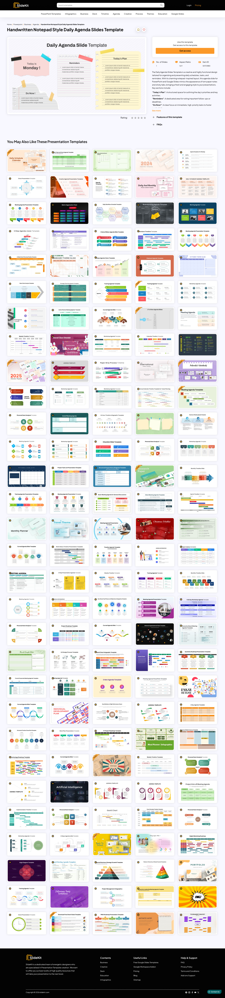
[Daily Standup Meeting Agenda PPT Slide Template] (198, 187)
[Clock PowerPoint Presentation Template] (27, 187)
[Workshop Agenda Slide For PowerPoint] (27, 844)
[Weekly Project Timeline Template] (27, 344)
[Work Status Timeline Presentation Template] (69, 555)
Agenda (116, 14)
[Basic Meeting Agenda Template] (112, 502)
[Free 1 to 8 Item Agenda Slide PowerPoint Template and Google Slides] (155, 318)
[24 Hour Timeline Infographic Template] (112, 423)
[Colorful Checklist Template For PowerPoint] (112, 450)
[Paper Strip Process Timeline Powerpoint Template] (112, 371)
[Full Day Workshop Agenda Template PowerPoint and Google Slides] (198, 607)
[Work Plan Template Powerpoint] (69, 739)
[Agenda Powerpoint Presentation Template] (69, 371)
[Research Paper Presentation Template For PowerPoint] (155, 476)
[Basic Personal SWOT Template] (27, 423)
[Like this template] (144, 29)
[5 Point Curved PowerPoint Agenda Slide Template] (27, 555)
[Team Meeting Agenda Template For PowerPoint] (27, 213)
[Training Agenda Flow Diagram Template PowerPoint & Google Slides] (27, 897)
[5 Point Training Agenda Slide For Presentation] (112, 292)
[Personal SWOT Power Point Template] (27, 634)
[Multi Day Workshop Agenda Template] (69, 397)
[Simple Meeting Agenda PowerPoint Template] (27, 450)
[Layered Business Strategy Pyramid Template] (112, 870)
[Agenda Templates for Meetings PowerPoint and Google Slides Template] (198, 160)
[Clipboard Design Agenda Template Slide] (155, 266)
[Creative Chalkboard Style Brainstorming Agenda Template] (155, 213)
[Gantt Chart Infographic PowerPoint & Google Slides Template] (112, 660)
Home (9, 24)
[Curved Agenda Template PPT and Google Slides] (27, 713)
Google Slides (177, 14)
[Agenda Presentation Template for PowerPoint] (112, 792)
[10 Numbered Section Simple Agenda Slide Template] (112, 187)
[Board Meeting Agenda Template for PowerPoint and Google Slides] (69, 870)
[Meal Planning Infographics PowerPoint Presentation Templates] (155, 739)
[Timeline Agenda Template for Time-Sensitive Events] (112, 555)
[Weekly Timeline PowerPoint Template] (112, 581)
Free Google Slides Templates (145, 962)
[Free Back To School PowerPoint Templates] (112, 844)
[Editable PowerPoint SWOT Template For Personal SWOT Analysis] (198, 765)
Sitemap (137, 980)
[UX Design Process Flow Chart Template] (69, 660)
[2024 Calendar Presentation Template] (155, 160)
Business (84, 14)
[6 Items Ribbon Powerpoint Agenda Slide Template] (112, 239)
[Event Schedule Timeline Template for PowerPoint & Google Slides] (155, 818)
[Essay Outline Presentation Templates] (198, 686)
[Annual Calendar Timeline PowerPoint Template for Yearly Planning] (155, 397)
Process (139, 14)
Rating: (124, 117)
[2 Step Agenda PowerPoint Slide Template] (69, 581)
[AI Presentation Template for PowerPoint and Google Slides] (69, 792)
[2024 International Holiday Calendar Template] (155, 371)
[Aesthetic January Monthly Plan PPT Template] (69, 266)
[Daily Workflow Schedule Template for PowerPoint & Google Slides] (112, 213)
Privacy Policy (186, 967)
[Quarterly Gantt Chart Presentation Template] (155, 660)
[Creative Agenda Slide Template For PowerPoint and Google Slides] (69, 187)
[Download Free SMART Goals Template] (69, 923)
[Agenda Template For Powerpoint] (155, 555)
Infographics (70, 14)
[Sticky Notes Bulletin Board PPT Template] (155, 423)
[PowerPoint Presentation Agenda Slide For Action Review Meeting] (69, 318)
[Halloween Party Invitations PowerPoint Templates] (69, 897)
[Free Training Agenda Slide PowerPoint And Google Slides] (155, 292)
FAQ (182, 962)
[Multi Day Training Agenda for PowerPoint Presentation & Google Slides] (155, 581)
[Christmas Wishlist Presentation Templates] (155, 529)
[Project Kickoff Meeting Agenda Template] (198, 792)
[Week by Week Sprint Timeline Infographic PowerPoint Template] (198, 502)
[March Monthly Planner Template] (27, 660)
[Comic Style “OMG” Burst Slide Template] (198, 897)
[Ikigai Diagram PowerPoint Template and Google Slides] (27, 870)
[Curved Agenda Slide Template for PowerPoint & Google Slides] (69, 765)
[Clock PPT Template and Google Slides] (27, 923)
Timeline (105, 14)
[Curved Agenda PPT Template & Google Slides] (112, 634)
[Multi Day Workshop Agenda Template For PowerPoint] (69, 450)
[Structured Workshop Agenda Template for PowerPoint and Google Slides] (198, 292)
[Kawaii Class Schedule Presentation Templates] (69, 344)
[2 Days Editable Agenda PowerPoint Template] (198, 713)
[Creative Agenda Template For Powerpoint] (69, 607)
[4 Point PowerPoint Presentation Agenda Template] (155, 792)
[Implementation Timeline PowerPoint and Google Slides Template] (27, 818)
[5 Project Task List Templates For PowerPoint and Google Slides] (69, 476)
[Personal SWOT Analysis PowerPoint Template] (198, 818)
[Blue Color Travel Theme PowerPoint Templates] (69, 529)
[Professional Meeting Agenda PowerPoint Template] (155, 607)
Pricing (198, 5)
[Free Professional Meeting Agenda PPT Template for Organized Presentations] (198, 397)
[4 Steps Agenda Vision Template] (112, 266)
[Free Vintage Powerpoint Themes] (112, 765)
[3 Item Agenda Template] (112, 686)
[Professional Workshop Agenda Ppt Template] (112, 344)
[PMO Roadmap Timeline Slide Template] (112, 923)
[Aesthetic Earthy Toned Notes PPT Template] (155, 923)
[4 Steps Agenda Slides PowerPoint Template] (69, 844)
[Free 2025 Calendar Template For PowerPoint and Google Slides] (27, 371)
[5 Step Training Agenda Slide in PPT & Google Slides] (27, 502)
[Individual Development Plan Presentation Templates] (69, 713)
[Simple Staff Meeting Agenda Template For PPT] (69, 239)
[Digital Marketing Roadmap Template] (198, 844)
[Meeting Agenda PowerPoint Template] (198, 318)
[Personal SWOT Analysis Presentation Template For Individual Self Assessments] (155, 450)
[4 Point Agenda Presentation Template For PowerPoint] (155, 713)
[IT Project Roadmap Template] (112, 739)
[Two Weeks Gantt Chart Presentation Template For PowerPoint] (112, 818)
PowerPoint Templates (51, 14)
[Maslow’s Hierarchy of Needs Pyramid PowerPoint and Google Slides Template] (155, 870)
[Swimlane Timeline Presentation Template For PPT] (155, 239)
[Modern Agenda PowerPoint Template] (27, 397)
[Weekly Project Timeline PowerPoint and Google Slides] (155, 765)
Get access (185, 50)
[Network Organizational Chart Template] (155, 634)
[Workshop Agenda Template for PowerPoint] (198, 450)
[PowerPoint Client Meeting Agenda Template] (155, 502)
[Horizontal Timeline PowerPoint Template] (27, 739)
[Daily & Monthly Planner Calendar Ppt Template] (155, 187)
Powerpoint (17, 24)
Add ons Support (188, 975)
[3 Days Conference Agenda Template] (198, 344)
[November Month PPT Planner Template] (27, 476)
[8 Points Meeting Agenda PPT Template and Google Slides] (69, 502)
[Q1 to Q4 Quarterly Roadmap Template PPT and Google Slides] (198, 660)
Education (162, 14)
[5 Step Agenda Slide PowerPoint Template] (27, 792)
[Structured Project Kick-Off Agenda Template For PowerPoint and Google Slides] (112, 476)
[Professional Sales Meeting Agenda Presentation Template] (112, 529)
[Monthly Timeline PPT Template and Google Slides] (198, 581)
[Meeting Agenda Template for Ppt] (27, 607)
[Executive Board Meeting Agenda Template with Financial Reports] (198, 634)
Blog (135, 975)
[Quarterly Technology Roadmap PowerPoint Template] (27, 765)
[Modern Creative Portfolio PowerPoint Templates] (198, 870)
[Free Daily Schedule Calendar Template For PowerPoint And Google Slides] (27, 160)
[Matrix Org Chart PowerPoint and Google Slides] (69, 213)
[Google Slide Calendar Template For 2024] (112, 160)
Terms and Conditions (190, 971)
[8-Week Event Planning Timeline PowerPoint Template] (27, 266)
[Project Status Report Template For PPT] (198, 555)
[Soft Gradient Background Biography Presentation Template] (155, 844)
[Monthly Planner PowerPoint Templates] (27, 529)
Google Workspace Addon (144, 967)
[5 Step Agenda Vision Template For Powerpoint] (27, 239)
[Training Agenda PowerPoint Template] (69, 686)
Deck (94, 14)
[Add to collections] (138, 29)
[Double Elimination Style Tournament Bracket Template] (198, 923)
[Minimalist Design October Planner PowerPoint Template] (198, 266)
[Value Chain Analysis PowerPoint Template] (27, 292)
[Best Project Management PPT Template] (112, 897)
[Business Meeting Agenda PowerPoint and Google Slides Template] (198, 423)
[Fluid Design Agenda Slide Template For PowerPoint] (27, 318)
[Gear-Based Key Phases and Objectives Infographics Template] (112, 607)
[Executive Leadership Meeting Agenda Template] (155, 897)
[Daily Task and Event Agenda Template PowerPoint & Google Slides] (69, 160)
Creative (128, 14)
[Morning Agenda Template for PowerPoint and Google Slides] (198, 213)
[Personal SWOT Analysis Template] (69, 818)
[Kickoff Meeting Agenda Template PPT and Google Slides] (69, 423)
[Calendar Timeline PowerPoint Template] (155, 344)
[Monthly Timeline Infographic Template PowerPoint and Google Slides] (198, 476)
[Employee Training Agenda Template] (198, 529)
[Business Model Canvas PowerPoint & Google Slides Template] (198, 739)
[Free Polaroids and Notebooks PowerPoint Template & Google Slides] (198, 371)
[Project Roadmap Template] (69, 634)
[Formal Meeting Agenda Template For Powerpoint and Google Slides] (27, 581)
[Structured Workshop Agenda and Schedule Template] (112, 397)
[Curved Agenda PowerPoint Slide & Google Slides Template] (112, 318)
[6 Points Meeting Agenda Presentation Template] (198, 239)
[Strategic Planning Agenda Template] (69, 292)
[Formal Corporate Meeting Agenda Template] (27, 686)
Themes (150, 14)
